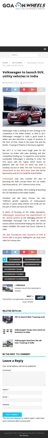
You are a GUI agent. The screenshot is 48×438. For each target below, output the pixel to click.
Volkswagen (8, 178)
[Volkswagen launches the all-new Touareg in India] (8, 343)
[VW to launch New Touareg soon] (8, 320)
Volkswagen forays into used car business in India (30, 331)
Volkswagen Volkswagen (15, 279)
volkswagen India (12, 264)
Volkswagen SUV (32, 264)
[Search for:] (24, 55)
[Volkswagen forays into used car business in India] (8, 331)
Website (6, 404)
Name (5, 389)
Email (5, 397)
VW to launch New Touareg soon (30, 317)
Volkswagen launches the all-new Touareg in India (28, 341)
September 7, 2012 (12, 83)
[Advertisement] (24, 28)
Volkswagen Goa (32, 259)
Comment (7, 370)
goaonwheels (28, 83)
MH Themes (24, 435)
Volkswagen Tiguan (13, 269)
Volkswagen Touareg (13, 274)
